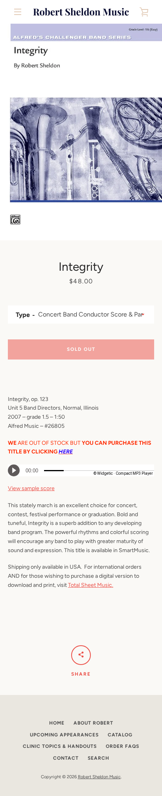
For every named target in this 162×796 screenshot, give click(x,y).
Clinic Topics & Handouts (60, 746)
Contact (66, 758)
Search (98, 758)
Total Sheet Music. (90, 585)
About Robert (93, 723)
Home (56, 723)
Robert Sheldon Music (99, 776)
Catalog (120, 735)
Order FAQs (122, 746)
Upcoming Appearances (64, 735)
